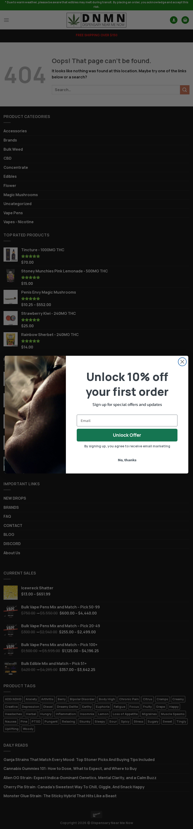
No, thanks (127, 460)
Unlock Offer (127, 435)
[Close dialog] (182, 362)
